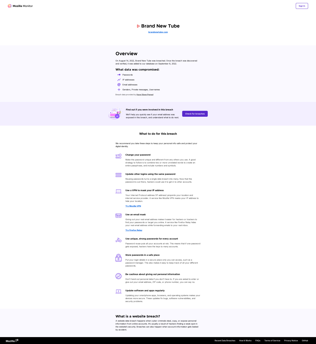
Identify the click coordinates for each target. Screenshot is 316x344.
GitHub (305, 340)
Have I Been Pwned (145, 95)
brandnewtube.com (158, 32)
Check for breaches (195, 114)
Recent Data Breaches (225, 340)
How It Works (245, 340)
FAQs (257, 340)
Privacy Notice (291, 340)
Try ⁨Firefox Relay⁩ (133, 230)
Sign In (302, 6)
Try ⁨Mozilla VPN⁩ (133, 206)
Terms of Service (272, 340)
